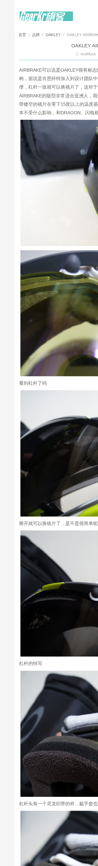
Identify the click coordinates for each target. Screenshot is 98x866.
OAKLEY (53, 35)
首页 (23, 35)
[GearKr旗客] (46, 19)
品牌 (36, 35)
